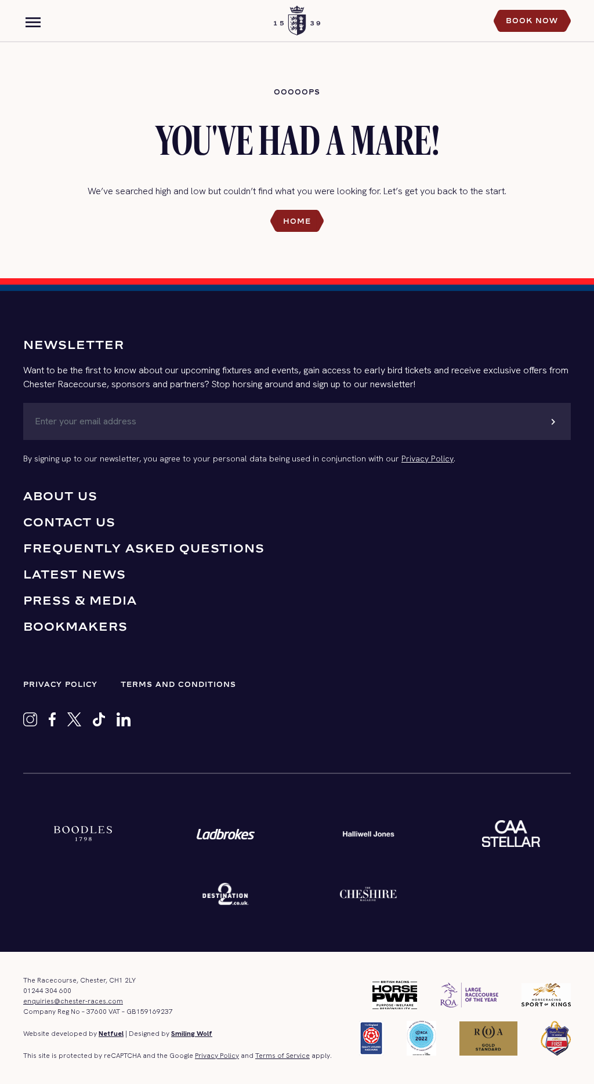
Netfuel (111, 1033)
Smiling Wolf (191, 1033)
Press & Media (80, 600)
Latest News (74, 574)
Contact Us (69, 522)
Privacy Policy (427, 458)
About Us (60, 496)
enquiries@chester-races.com (73, 1001)
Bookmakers (75, 626)
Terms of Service (282, 1055)
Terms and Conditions (178, 684)
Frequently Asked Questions (144, 548)
